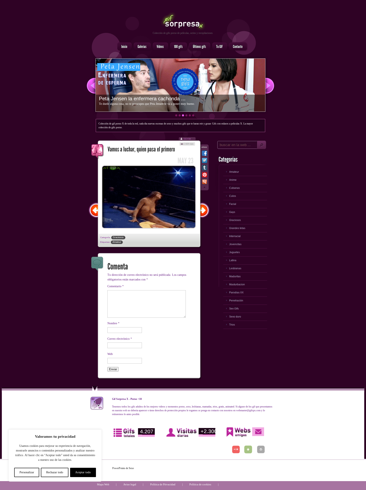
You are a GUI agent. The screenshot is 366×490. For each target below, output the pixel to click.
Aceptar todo (83, 472)
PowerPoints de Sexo (123, 468)
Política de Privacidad (162, 484)
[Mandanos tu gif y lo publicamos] (218, 46)
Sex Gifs (234, 308)
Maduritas (235, 276)
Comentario (115, 286)
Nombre (113, 323)
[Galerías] (141, 46)
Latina (232, 260)
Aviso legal (129, 484)
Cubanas (234, 187)
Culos (232, 196)
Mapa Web (103, 484)
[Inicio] (123, 46)
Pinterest (204, 175)
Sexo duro (235, 316)
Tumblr (204, 168)
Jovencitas (235, 244)
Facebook (204, 154)
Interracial (235, 236)
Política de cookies (200, 484)
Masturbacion (237, 284)
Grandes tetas (237, 228)
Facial (232, 204)
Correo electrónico (119, 338)
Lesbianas (235, 268)
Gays (232, 212)
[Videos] (159, 46)
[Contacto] (236, 46)
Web (110, 354)
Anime (233, 179)
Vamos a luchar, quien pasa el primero (97, 151)
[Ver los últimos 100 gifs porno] (198, 46)
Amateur (116, 242)
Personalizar (26, 472)
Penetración (236, 300)
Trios (232, 324)
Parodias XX (236, 292)
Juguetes (234, 252)
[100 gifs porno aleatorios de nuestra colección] (177, 46)
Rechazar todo (54, 472)
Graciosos (118, 237)
